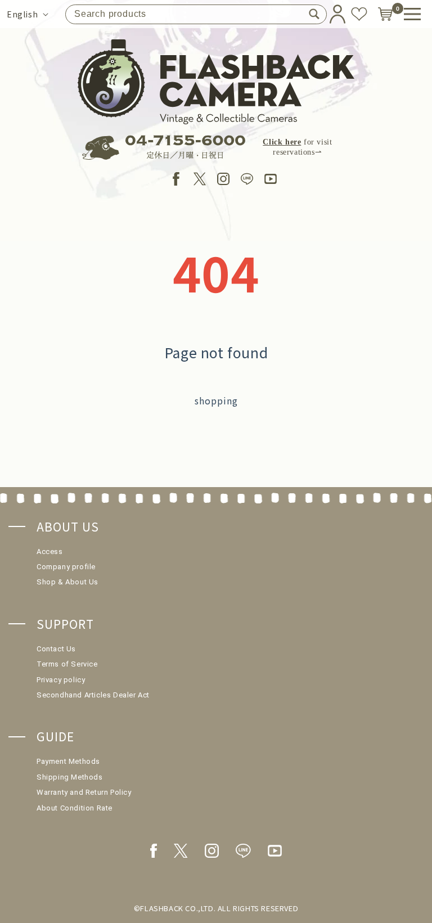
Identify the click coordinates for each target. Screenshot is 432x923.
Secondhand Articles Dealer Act (93, 695)
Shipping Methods (70, 777)
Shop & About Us (67, 582)
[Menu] (412, 14)
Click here (282, 142)
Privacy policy (61, 680)
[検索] (314, 14)
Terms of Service (67, 664)
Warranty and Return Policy (84, 792)
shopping (216, 400)
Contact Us (56, 649)
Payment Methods (68, 761)
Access (50, 551)
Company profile (66, 566)
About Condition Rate (74, 808)
